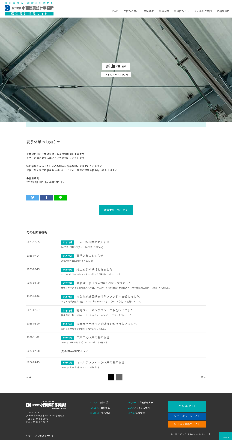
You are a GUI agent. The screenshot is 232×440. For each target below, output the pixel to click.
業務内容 (99, 413)
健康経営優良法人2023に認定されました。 (105, 283)
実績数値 (99, 408)
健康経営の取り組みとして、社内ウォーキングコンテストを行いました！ (97, 315)
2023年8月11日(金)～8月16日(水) (77, 261)
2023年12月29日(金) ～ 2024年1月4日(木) (82, 247)
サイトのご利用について (41, 436)
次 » (203, 377)
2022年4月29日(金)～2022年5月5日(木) (81, 367)
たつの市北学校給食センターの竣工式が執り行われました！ (91, 274)
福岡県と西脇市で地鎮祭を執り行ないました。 (107, 324)
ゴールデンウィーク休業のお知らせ (100, 362)
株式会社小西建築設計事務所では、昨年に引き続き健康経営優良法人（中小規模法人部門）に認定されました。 (116, 288)
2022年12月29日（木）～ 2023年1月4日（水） (85, 342)
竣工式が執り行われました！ (95, 269)
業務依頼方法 (140, 402)
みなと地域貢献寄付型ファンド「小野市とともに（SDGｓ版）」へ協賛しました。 (101, 301)
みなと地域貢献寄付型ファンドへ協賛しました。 (109, 296)
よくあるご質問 (139, 408)
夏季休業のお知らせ (89, 256)
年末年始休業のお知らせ (92, 242)
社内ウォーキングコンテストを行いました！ (106, 310)
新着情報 (136, 413)
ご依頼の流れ (100, 402)
